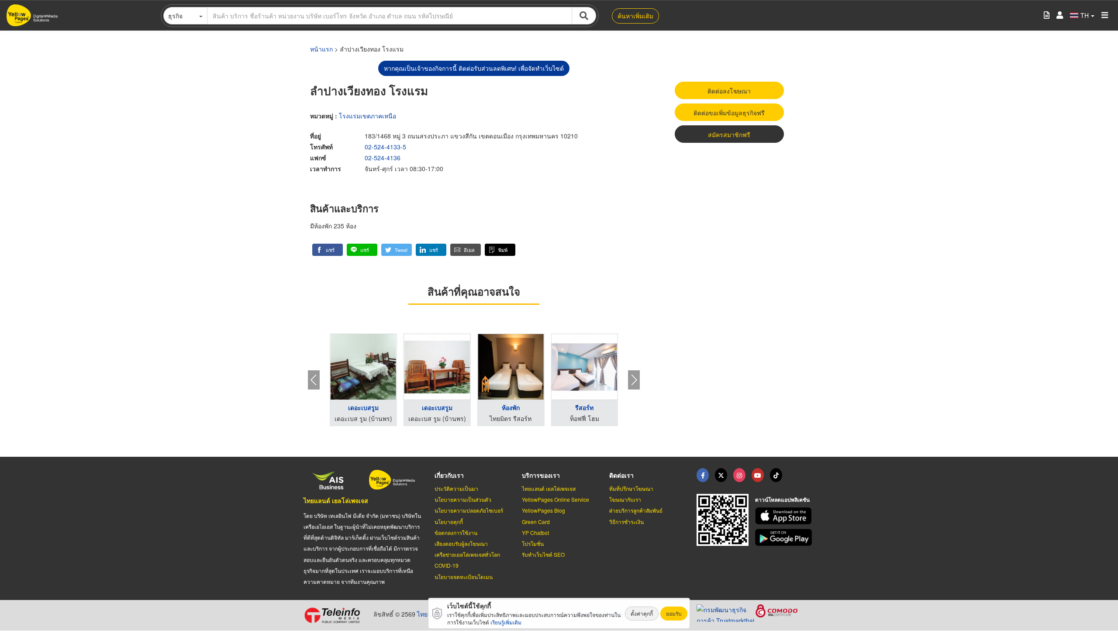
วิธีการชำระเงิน (626, 521)
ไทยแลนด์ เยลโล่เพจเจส (336, 500)
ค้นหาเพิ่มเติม (635, 15)
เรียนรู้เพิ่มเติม (505, 622)
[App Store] (784, 515)
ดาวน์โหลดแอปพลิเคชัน (782, 499)
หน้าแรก (321, 49)
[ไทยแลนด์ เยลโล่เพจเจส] (721, 475)
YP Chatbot (535, 532)
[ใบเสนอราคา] (1046, 15)
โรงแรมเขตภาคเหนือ (367, 115)
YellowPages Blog (543, 510)
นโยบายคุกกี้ (449, 521)
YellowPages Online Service (555, 499)
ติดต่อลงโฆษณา (729, 90)
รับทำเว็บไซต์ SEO (543, 554)
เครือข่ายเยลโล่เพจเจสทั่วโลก (467, 554)
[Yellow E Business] (703, 475)
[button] (327, 250)
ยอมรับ (674, 613)
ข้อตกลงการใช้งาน (456, 532)
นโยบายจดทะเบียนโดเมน (464, 576)
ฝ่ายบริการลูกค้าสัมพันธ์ (636, 510)
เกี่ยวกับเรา (449, 475)
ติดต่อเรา (621, 475)
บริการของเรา (541, 475)
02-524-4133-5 (385, 146)
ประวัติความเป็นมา (456, 488)
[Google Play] (784, 537)
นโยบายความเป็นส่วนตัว (463, 499)
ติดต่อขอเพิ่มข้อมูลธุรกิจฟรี (729, 112)
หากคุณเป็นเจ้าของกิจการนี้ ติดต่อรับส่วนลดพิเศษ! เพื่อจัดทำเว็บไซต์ (474, 68)
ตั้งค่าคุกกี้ (642, 613)
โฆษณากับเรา (625, 499)
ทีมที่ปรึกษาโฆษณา (631, 488)
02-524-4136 (382, 157)
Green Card (536, 521)
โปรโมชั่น (533, 543)
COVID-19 (447, 565)
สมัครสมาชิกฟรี (729, 134)
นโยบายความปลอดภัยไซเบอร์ (469, 510)
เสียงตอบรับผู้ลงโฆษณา (461, 543)
